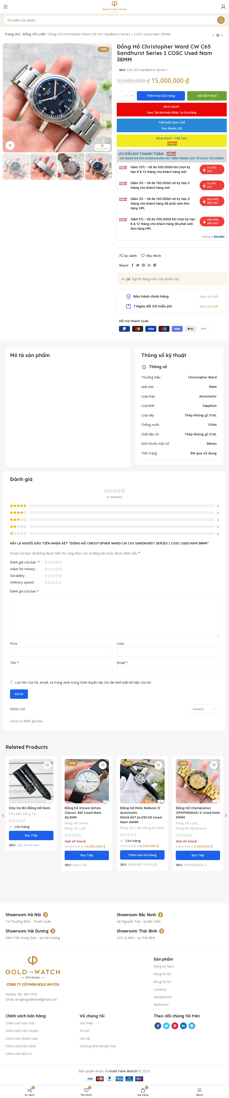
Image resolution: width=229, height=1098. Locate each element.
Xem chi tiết (208, 296)
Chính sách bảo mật (20, 1023)
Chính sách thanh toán (22, 1038)
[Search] (221, 20)
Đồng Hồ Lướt (34, 34)
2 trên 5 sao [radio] (49, 562)
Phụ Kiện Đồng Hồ (22, 814)
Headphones (163, 997)
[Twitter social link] (138, 265)
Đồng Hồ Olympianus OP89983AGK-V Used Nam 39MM (198, 812)
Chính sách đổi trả (19, 1054)
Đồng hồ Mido (153, 828)
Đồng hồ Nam (164, 966)
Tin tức (85, 1031)
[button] (142, 855)
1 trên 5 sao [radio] (46, 562)
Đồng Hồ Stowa (76, 823)
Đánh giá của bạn (25, 562)
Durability (17, 576)
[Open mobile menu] (5, 6)
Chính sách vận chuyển (22, 1031)
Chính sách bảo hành (21, 1046)
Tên (14, 662)
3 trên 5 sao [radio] (53, 562)
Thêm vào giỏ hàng (161, 96)
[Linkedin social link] (149, 265)
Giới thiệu (86, 1023)
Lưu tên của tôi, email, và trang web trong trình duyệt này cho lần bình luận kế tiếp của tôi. (83, 682)
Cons (120, 643)
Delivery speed (22, 582)
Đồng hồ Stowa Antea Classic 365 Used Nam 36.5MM (83, 812)
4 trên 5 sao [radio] (56, 562)
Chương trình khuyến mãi (98, 1046)
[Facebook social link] (132, 265)
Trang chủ (12, 34)
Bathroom (161, 1004)
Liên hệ (85, 1038)
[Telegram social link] (155, 265)
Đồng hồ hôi (162, 982)
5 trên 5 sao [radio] (60, 562)
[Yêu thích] (47, 765)
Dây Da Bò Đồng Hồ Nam (29, 808)
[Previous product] (213, 35)
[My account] (223, 6)
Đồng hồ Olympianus (191, 828)
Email (122, 662)
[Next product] (222, 35)
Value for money (23, 569)
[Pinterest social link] (143, 265)
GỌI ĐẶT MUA (207, 96)
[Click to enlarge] (10, 145)
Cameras (160, 989)
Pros (13, 643)
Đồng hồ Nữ (162, 974)
